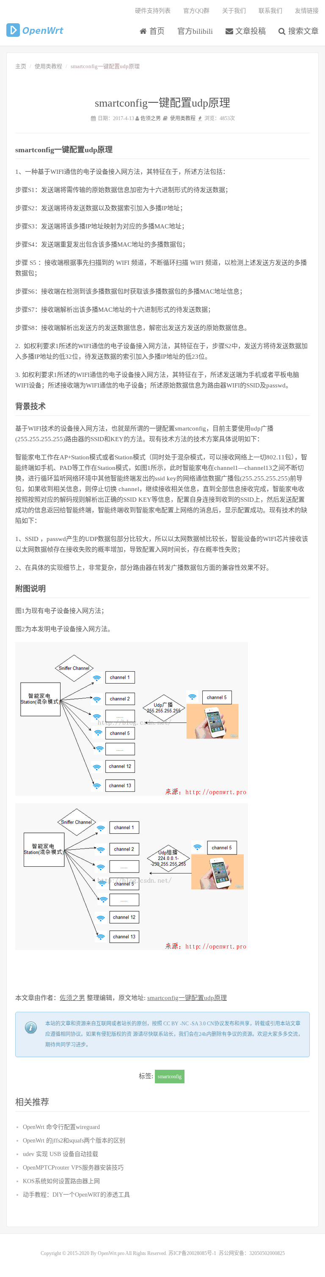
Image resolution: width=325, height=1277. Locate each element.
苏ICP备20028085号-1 (192, 1253)
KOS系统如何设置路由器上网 (61, 1181)
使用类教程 (48, 66)
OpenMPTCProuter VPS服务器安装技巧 (73, 1167)
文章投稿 (249, 31)
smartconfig (170, 1076)
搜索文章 (302, 31)
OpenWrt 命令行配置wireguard (61, 1127)
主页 (20, 66)
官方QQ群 (196, 11)
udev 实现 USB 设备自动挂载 (60, 1154)
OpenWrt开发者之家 (35, 30)
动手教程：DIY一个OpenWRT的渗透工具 (76, 1195)
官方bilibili (195, 31)
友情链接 (307, 11)
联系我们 (270, 11)
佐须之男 (150, 118)
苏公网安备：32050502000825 (252, 1253)
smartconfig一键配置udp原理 (187, 997)
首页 (156, 31)
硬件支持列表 (153, 11)
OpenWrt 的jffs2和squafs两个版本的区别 (74, 1140)
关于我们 (234, 11)
